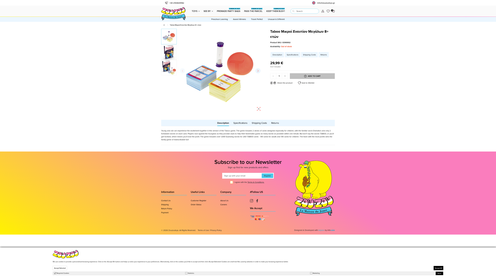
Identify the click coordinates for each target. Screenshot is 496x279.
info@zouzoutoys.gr (326, 3)
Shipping (165, 204)
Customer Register (198, 200)
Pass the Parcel (253, 10)
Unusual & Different (276, 19)
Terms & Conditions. (255, 182)
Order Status (196, 204)
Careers (223, 204)
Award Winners (239, 19)
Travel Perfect (257, 19)
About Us (224, 200)
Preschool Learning (219, 19)
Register (267, 175)
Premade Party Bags (228, 10)
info (331, 230)
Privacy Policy (216, 230)
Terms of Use (203, 230)
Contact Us (166, 200)
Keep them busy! (275, 10)
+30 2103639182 (176, 3)
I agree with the (249, 182)
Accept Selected (60, 268)
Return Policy (166, 208)
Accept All (438, 268)
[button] (258, 70)
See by (207, 11)
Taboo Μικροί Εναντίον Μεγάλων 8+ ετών (185, 25)
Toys (194, 11)
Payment (164, 212)
